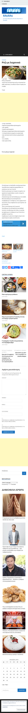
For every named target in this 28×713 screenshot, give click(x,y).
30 (3, 680)
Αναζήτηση (5, 470)
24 (7, 677)
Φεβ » (6, 684)
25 (10, 677)
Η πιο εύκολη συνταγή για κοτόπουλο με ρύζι (6, 261)
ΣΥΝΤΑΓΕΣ (4, 60)
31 (7, 680)
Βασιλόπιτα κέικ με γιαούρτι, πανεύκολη (13, 654)
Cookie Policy (5, 706)
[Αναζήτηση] (24, 473)
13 (17, 671)
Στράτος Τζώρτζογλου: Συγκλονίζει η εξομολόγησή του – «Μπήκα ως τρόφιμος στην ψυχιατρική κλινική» (13, 579)
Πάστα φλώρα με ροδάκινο (9, 294)
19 (14, 674)
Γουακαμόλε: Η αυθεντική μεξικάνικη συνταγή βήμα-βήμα (12, 341)
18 (10, 674)
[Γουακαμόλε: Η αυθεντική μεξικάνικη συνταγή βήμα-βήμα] (14, 331)
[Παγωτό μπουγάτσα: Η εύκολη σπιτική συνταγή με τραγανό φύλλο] (14, 307)
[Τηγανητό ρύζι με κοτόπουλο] (7, 246)
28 (21, 677)
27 (17, 677)
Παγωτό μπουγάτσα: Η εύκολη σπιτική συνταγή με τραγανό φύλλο (13, 317)
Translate (13, 484)
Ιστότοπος (5, 411)
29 (24, 677)
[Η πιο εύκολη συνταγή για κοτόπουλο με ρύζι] (7, 256)
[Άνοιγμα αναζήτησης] (24, 54)
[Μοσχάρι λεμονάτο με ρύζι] (18, 246)
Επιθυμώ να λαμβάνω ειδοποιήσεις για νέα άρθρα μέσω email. (13, 427)
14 (21, 671)
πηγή (3, 236)
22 (24, 674)
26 (14, 677)
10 (7, 671)
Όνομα (4, 397)
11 (10, 671)
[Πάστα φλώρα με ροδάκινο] (14, 285)
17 (7, 674)
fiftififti (8, 16)
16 (3, 674)
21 (21, 674)
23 (3, 677)
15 (24, 671)
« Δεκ (3, 684)
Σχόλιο (4, 377)
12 (14, 671)
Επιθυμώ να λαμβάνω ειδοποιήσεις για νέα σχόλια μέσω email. (13, 421)
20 (17, 674)
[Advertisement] (14, 38)
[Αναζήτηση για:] (14, 690)
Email (4, 404)
